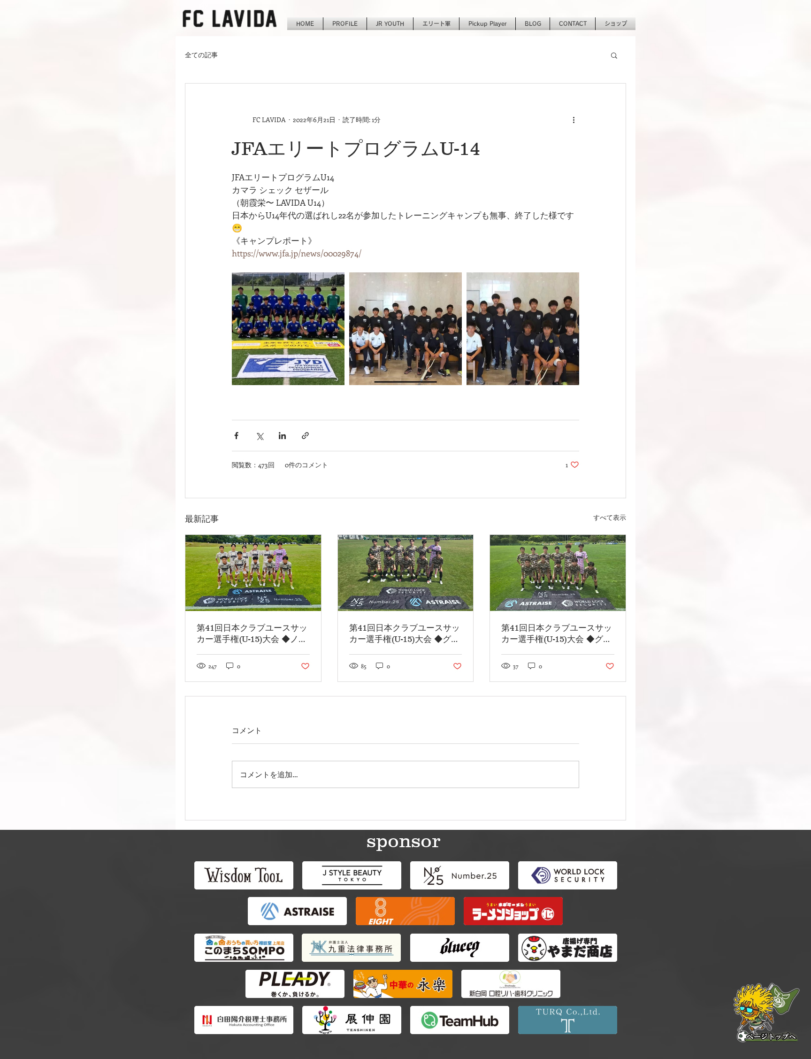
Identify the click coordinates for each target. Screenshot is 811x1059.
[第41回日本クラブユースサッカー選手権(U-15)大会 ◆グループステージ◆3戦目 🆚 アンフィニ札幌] (406, 573)
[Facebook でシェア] (236, 435)
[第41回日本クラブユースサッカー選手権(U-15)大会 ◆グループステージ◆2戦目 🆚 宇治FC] (558, 573)
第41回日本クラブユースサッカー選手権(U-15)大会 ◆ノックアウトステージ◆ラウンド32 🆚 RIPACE (252, 634)
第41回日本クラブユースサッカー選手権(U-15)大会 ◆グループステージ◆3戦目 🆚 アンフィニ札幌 (405, 634)
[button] (614, 55)
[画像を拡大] (288, 328)
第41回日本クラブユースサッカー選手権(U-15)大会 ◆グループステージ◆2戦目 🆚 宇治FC (557, 634)
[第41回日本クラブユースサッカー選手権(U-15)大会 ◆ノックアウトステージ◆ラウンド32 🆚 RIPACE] (253, 573)
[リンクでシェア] (305, 435)
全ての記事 (201, 54)
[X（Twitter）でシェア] (259, 435)
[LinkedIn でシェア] (282, 435)
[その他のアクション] (573, 119)
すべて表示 (609, 517)
